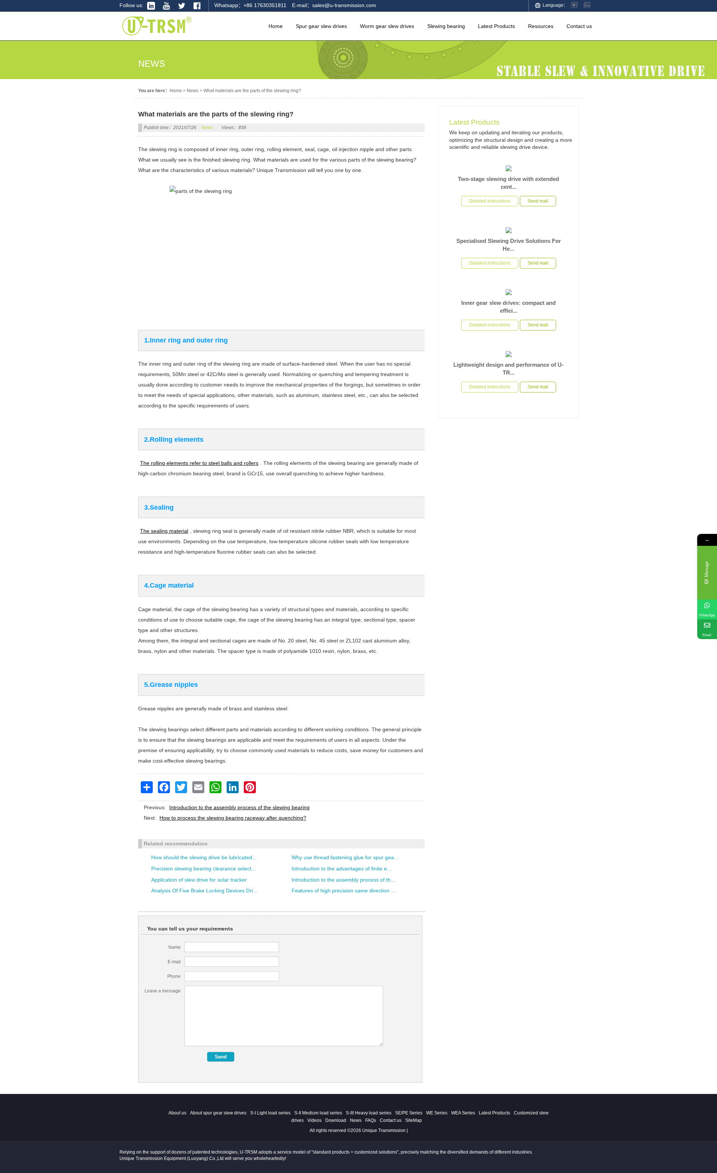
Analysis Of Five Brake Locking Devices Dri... (204, 891)
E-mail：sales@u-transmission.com (334, 5)
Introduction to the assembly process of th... (343, 880)
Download (335, 1120)
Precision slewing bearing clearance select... (203, 869)
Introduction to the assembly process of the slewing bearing (239, 807)
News (192, 90)
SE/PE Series (408, 1113)
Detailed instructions (489, 201)
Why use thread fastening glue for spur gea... (345, 857)
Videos (314, 1120)
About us (177, 1113)
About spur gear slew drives (218, 1113)
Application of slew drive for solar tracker (199, 880)
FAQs (370, 1120)
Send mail (538, 201)
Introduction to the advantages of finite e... (341, 869)
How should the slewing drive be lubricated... (204, 857)
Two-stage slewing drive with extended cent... (508, 183)
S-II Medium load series (318, 1113)
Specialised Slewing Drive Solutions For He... (508, 245)
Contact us (390, 1120)
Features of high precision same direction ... (343, 891)
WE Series (436, 1113)
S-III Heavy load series (368, 1113)
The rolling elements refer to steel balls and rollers (199, 463)
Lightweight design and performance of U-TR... (508, 369)
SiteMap (413, 1120)
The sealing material (164, 531)
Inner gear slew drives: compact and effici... (508, 307)
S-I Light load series (270, 1113)
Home (176, 90)
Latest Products (474, 122)
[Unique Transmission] (157, 37)
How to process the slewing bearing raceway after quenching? (232, 818)
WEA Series (463, 1113)
